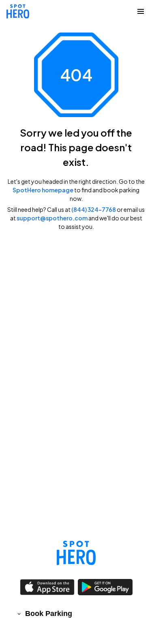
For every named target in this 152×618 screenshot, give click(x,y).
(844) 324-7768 (93, 209)
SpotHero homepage (43, 190)
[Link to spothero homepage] (76, 552)
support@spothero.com (52, 218)
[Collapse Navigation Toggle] (141, 11)
